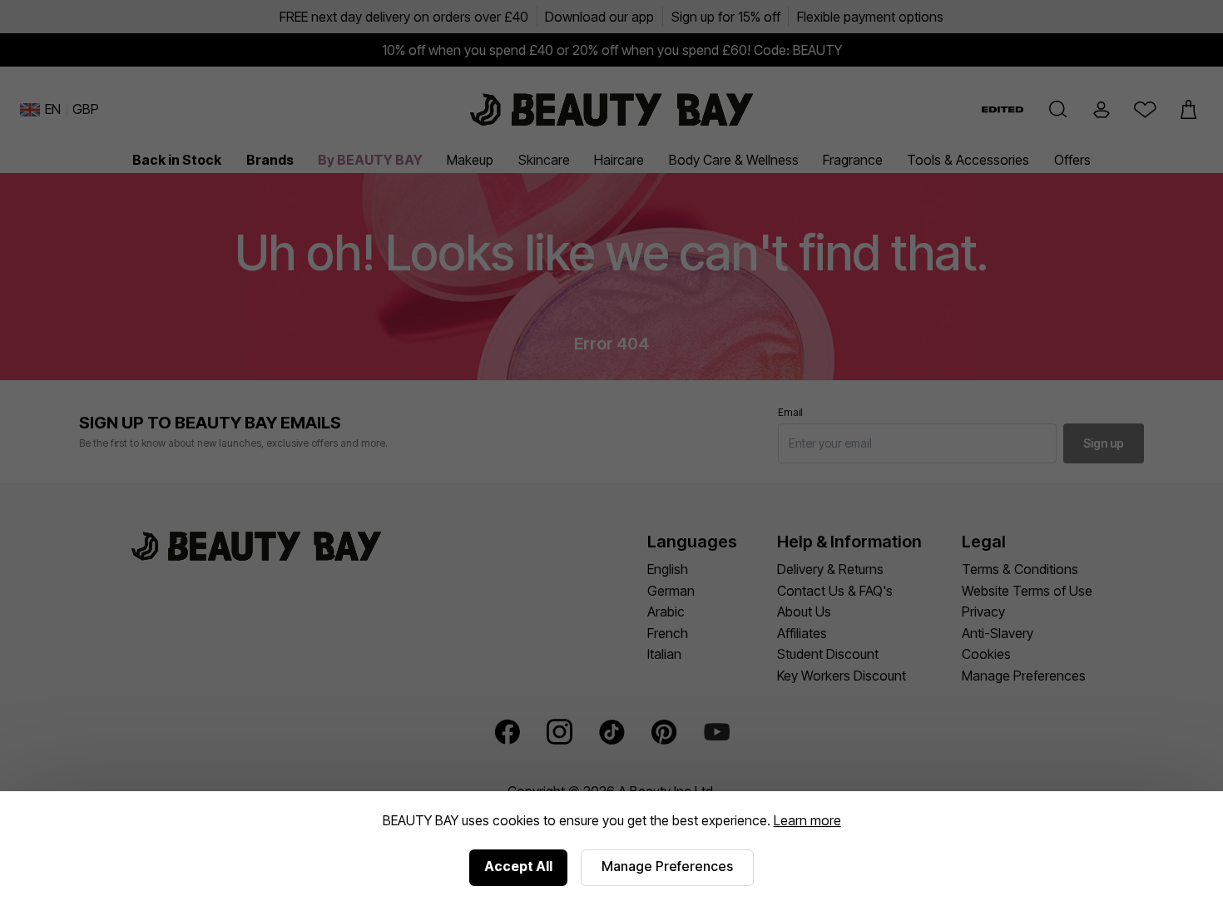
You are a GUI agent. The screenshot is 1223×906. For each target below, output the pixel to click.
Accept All (518, 866)
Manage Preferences (667, 866)
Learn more (807, 820)
